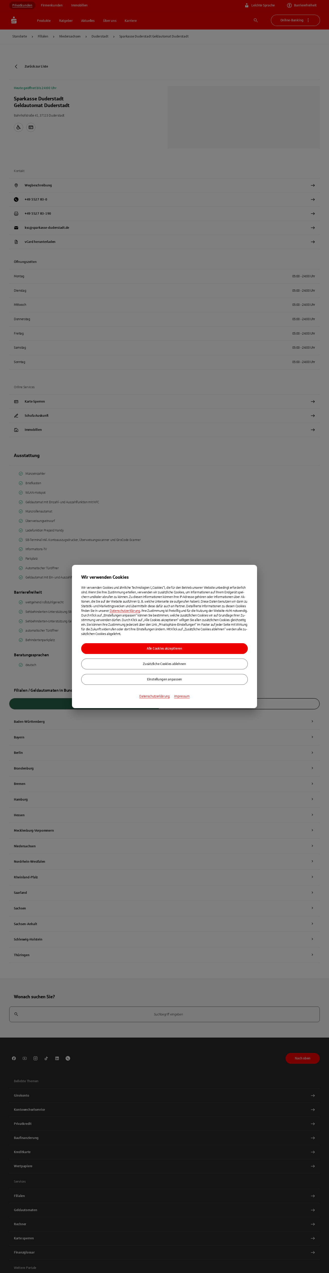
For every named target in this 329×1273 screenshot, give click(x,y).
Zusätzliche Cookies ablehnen (164, 664)
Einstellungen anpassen (164, 679)
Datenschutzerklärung (125, 611)
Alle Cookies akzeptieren (164, 648)
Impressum (182, 696)
